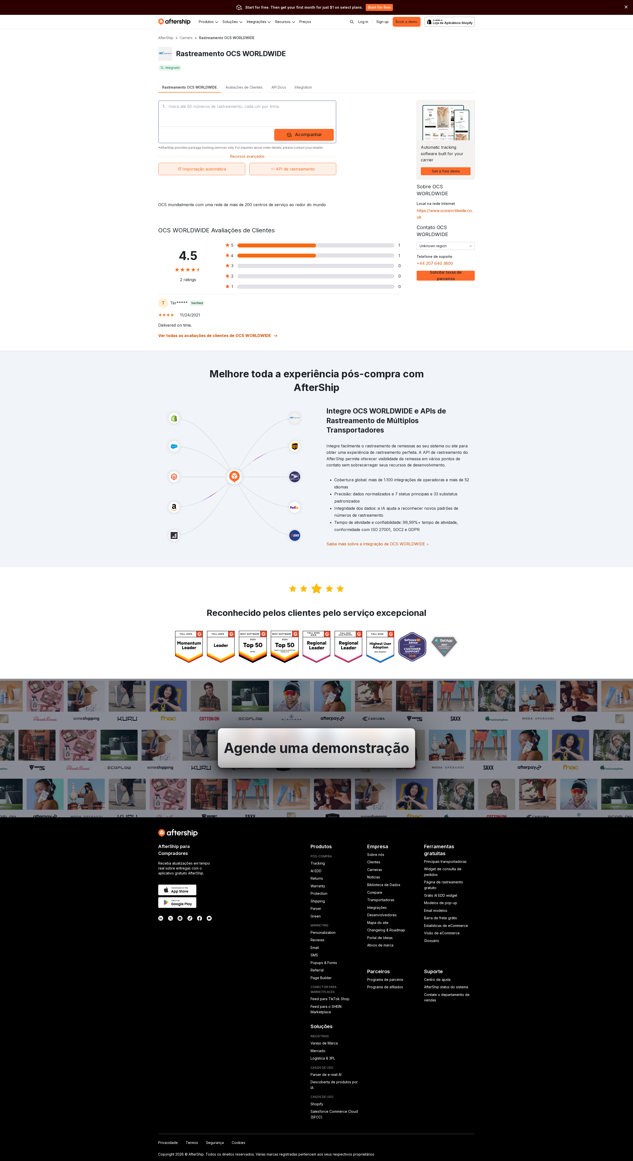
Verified (197, 303)
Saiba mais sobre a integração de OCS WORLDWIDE (377, 543)
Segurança (215, 1142)
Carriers (186, 38)
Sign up (382, 22)
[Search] (351, 21)
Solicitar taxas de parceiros (446, 276)
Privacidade (168, 1142)
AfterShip (165, 38)
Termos (192, 1142)
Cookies (238, 1142)
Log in (363, 22)
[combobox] (446, 246)
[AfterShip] (175, 22)
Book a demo (407, 22)
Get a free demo (446, 171)
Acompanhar (308, 134)
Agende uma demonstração (316, 748)
